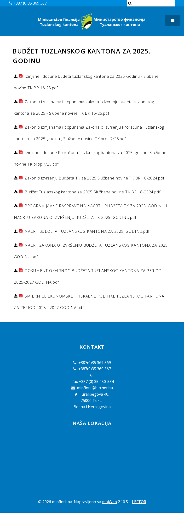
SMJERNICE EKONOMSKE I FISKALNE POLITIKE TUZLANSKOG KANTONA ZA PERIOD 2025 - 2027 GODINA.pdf (89, 301)
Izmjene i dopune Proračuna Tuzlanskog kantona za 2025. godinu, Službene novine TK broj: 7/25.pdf (90, 158)
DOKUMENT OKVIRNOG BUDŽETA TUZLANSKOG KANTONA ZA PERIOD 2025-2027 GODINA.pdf (88, 276)
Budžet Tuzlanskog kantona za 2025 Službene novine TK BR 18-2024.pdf (91, 192)
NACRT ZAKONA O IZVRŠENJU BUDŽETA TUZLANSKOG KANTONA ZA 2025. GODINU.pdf (91, 251)
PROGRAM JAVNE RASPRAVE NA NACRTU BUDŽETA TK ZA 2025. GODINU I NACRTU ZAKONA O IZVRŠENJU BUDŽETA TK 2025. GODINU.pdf (90, 211)
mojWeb (109, 501)
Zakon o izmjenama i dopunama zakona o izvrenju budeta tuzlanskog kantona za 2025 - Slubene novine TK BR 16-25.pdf (84, 107)
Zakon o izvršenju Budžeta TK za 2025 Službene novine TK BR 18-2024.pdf (93, 178)
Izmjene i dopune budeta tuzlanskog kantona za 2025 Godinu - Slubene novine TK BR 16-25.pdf (86, 82)
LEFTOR (139, 501)
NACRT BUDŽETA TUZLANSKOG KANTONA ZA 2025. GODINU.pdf (86, 231)
